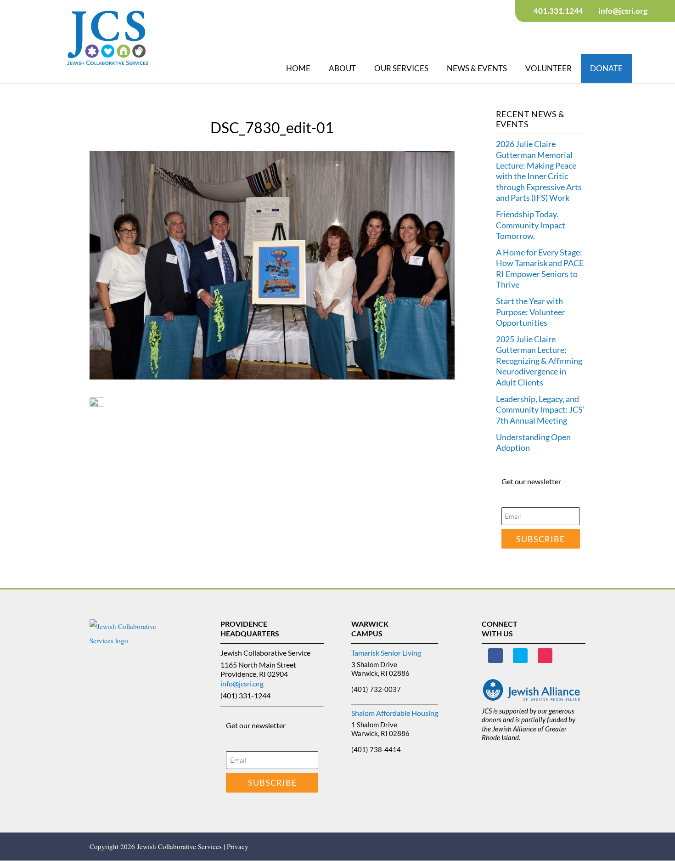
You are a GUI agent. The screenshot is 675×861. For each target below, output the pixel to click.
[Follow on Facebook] (495, 655)
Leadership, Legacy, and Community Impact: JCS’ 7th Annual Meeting (540, 409)
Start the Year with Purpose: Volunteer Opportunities (530, 312)
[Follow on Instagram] (545, 655)
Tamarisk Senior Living (386, 652)
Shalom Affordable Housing (394, 712)
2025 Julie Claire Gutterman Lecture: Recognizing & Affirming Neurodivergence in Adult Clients (539, 360)
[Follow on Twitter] (520, 655)
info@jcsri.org (242, 683)
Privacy (237, 846)
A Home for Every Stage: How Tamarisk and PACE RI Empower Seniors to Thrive (540, 268)
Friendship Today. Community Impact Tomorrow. (530, 225)
